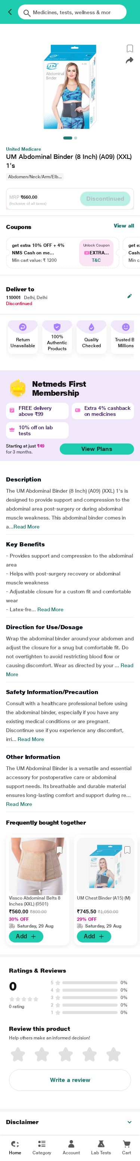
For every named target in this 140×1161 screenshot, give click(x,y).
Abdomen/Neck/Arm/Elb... (35, 176)
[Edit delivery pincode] (129, 296)
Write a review (70, 1079)
